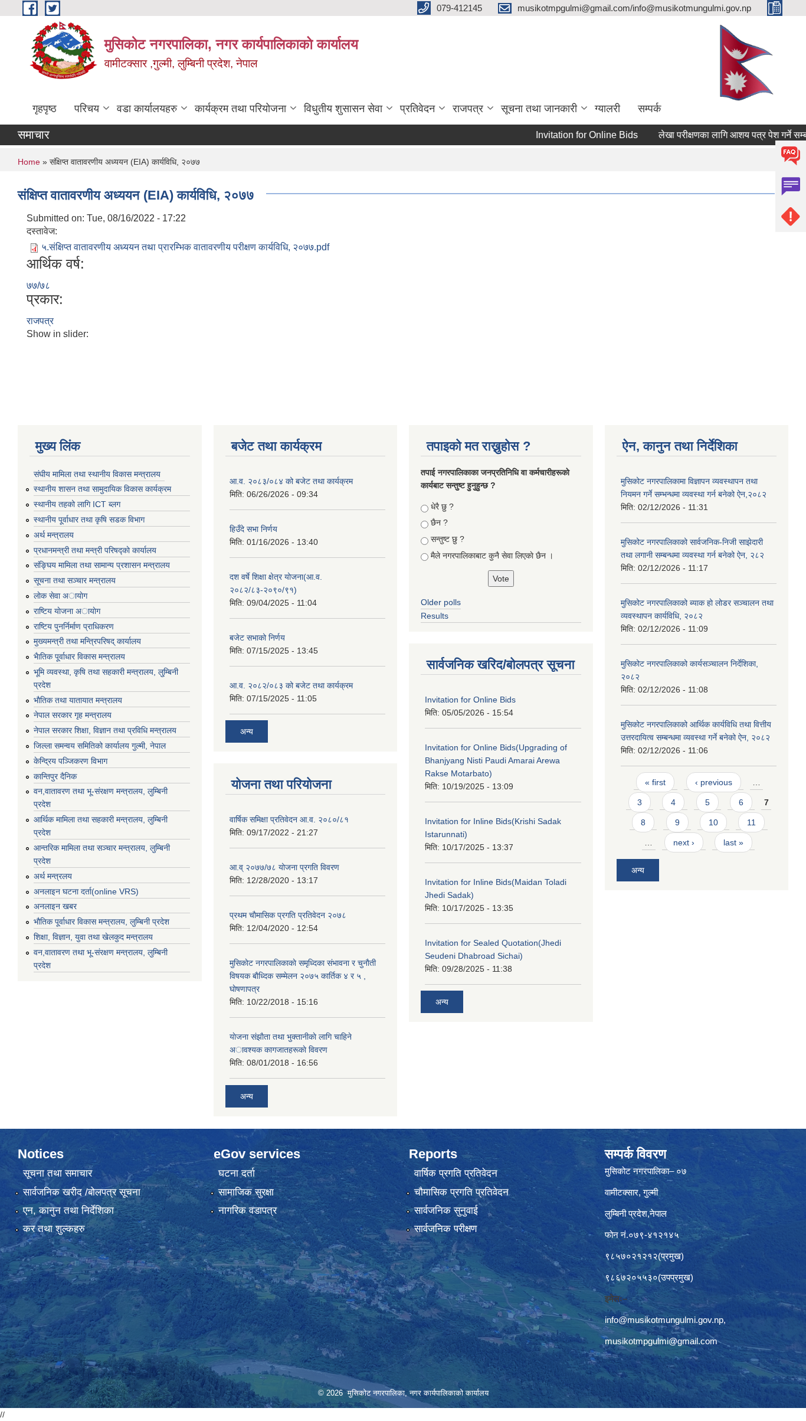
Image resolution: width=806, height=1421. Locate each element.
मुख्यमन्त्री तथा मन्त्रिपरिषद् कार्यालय (87, 641)
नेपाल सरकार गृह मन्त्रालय (73, 715)
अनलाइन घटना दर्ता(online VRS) (86, 891)
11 (751, 822)
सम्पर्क (649, 109)
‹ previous (713, 782)
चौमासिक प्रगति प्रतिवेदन (461, 1192)
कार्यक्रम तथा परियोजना (240, 109)
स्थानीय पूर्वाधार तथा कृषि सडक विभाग (89, 519)
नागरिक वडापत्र (247, 1210)
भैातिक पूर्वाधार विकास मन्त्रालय (79, 656)
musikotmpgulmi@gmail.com (661, 1341)
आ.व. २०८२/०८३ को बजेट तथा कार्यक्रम (291, 685)
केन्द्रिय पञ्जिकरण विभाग (70, 761)
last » (733, 842)
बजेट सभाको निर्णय (257, 637)
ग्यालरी (607, 109)
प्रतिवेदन (417, 109)
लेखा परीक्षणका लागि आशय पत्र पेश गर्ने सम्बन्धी (713, 135)
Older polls (441, 602)
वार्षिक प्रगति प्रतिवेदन (455, 1173)
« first (655, 782)
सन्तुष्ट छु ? (447, 539)
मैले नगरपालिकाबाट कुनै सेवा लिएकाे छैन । (492, 555)
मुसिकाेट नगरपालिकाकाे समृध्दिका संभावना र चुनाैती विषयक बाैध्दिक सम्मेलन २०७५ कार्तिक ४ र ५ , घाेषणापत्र (303, 976)
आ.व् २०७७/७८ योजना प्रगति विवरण (284, 867)
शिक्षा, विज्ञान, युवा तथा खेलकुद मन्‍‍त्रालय (93, 937)
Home (29, 161)
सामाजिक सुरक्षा (246, 1192)
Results (434, 615)
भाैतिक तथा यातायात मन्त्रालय (78, 700)
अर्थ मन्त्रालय (54, 535)
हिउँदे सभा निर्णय (253, 529)
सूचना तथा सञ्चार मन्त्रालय (75, 580)
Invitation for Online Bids (561, 135)
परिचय (86, 109)
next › (683, 842)
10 (713, 822)
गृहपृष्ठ (44, 109)
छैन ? (439, 522)
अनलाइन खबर (55, 906)
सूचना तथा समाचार (57, 1173)
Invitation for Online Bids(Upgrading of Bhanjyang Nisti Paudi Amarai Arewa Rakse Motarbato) (496, 760)
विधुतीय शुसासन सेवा (343, 109)
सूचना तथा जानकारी (539, 109)
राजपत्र (468, 109)
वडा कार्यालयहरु (147, 109)
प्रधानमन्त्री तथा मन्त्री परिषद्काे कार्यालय (95, 550)
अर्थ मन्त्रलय (53, 876)
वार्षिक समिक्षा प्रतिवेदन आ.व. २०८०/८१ (289, 819)
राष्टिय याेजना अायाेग (67, 611)
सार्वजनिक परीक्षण (445, 1228)
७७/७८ (38, 285)
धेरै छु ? (442, 506)
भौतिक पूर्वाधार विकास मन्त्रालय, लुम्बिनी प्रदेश (101, 921)
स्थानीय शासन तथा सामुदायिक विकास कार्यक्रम (102, 489)
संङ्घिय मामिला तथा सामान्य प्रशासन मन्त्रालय (102, 565)
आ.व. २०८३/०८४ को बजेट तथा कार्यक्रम (291, 481)
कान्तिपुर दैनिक (55, 776)
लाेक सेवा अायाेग (60, 595)
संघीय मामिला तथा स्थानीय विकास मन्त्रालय (97, 474)
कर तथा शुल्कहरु (54, 1228)
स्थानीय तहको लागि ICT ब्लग (77, 504)
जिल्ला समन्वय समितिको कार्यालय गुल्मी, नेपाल (100, 745)
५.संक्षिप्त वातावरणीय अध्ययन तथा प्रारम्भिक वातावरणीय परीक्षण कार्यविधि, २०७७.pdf (185, 247)
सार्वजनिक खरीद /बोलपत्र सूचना (81, 1192)
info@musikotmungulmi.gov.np (664, 1320)
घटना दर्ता (236, 1173)
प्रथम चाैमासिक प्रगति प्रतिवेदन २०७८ (288, 915)
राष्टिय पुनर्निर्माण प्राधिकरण (74, 626)
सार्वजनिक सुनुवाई (446, 1210)
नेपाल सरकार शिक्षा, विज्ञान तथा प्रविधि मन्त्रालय (105, 730)
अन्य (246, 731)
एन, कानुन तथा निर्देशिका (68, 1210)
